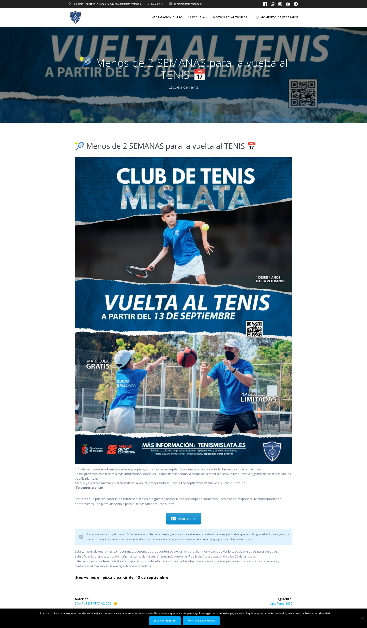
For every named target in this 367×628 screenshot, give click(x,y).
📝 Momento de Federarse (277, 17)
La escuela (196, 17)
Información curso (167, 17)
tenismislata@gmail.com (188, 4)
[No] (362, 618)
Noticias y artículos (230, 17)
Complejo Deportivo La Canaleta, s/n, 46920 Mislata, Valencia (106, 4)
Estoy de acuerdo (165, 620)
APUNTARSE (187, 519)
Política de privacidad (201, 620)
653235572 (157, 4)
